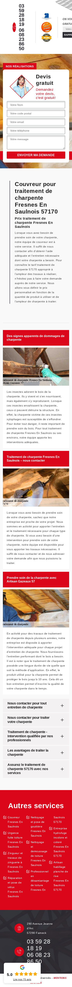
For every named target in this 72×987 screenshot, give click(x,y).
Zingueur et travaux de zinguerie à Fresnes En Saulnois (15, 862)
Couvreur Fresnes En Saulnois (15, 822)
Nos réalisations (20, 66)
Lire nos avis (22, 979)
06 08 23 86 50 (21, 39)
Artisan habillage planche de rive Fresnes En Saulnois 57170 (61, 876)
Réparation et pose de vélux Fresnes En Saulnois (15, 887)
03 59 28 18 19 (21, 15)
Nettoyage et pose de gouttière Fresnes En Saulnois (38, 826)
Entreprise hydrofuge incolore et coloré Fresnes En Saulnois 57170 (61, 842)
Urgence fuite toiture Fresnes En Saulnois (15, 839)
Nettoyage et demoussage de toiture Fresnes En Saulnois (38, 854)
